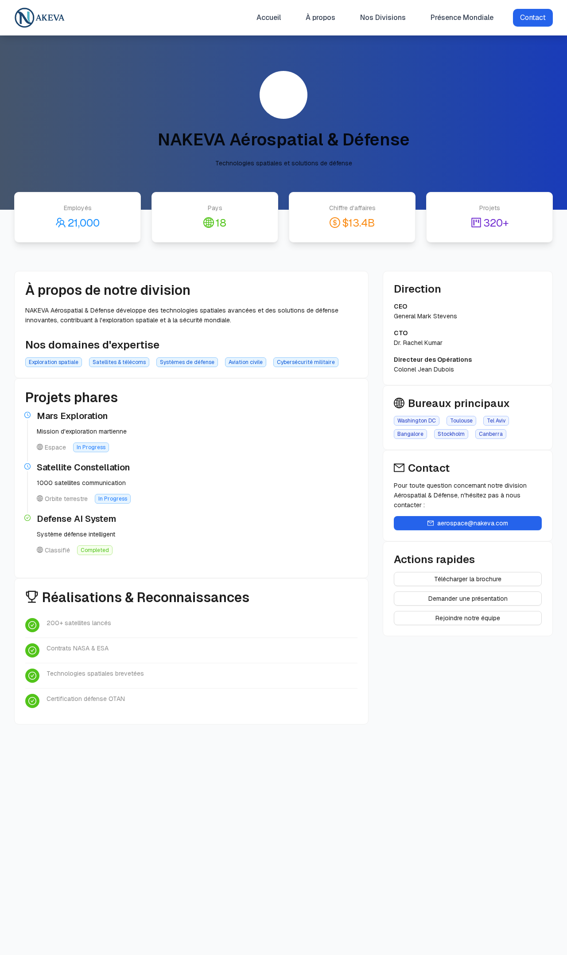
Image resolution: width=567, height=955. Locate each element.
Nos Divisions (383, 17)
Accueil (268, 17)
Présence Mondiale (462, 17)
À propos (320, 17)
